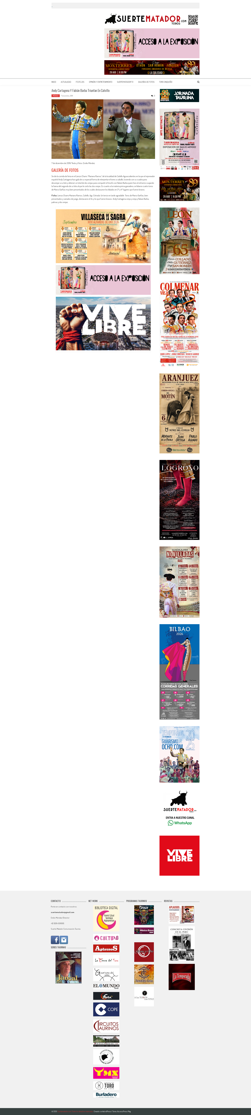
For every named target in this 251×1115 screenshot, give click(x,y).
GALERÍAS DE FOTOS (146, 82)
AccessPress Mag (124, 1111)
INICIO (54, 82)
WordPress (107, 1111)
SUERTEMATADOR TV (125, 82)
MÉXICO (55, 95)
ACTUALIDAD (66, 82)
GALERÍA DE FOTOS (65, 170)
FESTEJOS (80, 82)
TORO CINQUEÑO (165, 82)
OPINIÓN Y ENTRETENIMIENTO (100, 82)
